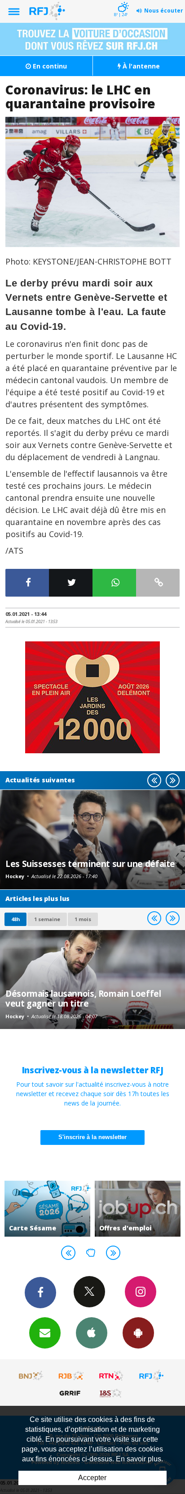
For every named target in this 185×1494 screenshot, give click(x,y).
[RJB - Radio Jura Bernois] (71, 1375)
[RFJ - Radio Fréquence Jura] (151, 1375)
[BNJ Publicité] (31, 1375)
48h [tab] (15, 919)
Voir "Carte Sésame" (47, 1209)
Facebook (40, 1292)
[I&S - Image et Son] (111, 1392)
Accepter (92, 1477)
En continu (49, 66)
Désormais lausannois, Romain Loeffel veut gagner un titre (83, 998)
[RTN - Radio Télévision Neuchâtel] (111, 1375)
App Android (138, 1333)
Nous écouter (163, 10)
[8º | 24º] (122, 1)
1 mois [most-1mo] (83, 919)
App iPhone (91, 1333)
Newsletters (45, 1333)
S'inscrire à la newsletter (92, 1137)
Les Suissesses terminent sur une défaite (90, 863)
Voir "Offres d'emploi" (138, 1209)
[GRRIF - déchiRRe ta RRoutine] (71, 1392)
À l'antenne (140, 66)
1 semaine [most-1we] (47, 919)
